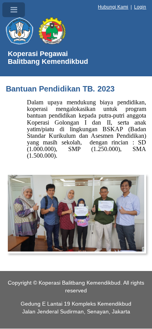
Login (140, 7)
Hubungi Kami (113, 7)
